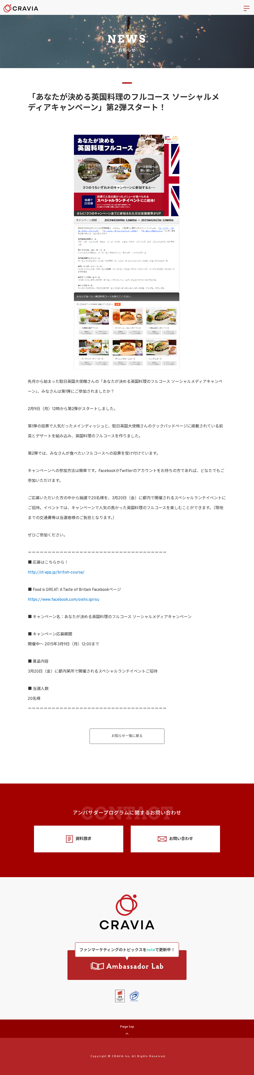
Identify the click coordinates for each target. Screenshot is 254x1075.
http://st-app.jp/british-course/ (56, 572)
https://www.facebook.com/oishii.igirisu (63, 599)
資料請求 (83, 839)
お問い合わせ (181, 839)
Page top (127, 1027)
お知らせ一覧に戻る (127, 736)
